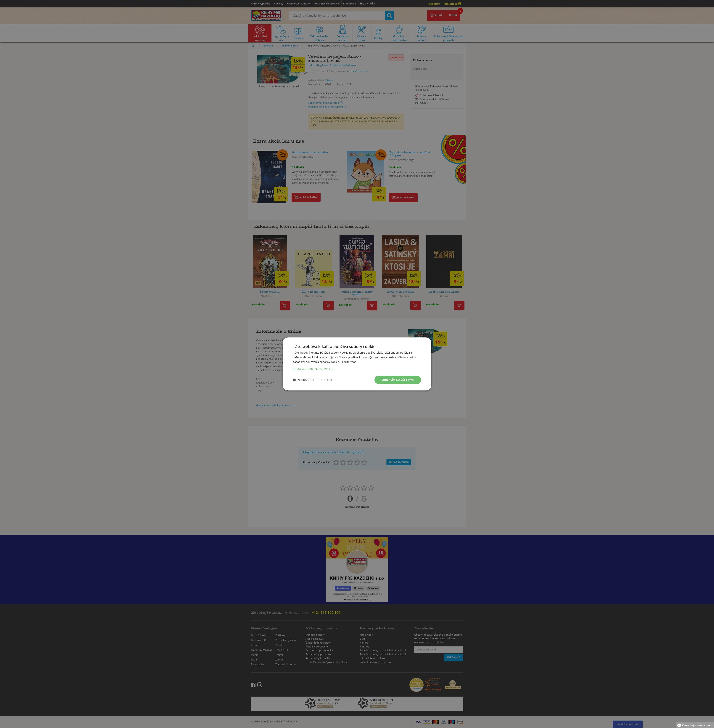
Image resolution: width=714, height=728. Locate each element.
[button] (357, 368)
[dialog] (357, 363)
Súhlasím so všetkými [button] (398, 379)
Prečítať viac (348, 362)
